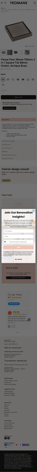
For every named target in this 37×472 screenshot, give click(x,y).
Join (18, 247)
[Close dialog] (33, 210)
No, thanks (18, 259)
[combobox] (6, 242)
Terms (11, 255)
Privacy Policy (6, 255)
